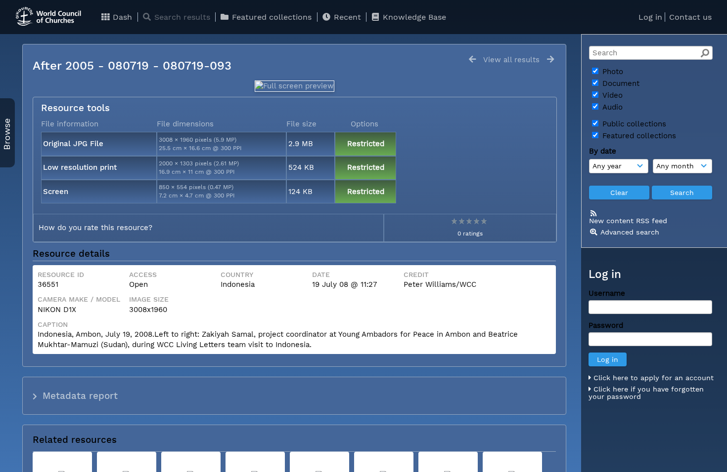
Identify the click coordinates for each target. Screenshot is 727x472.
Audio (611, 107)
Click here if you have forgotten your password (646, 393)
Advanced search (629, 232)
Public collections (633, 123)
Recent (346, 17)
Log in (650, 17)
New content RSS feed (628, 221)
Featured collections (270, 17)
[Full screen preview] (294, 85)
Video (611, 95)
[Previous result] (472, 59)
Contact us (690, 17)
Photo (611, 71)
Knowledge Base (413, 17)
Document (619, 83)
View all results (511, 59)
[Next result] (550, 59)
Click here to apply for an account (652, 378)
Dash (121, 17)
